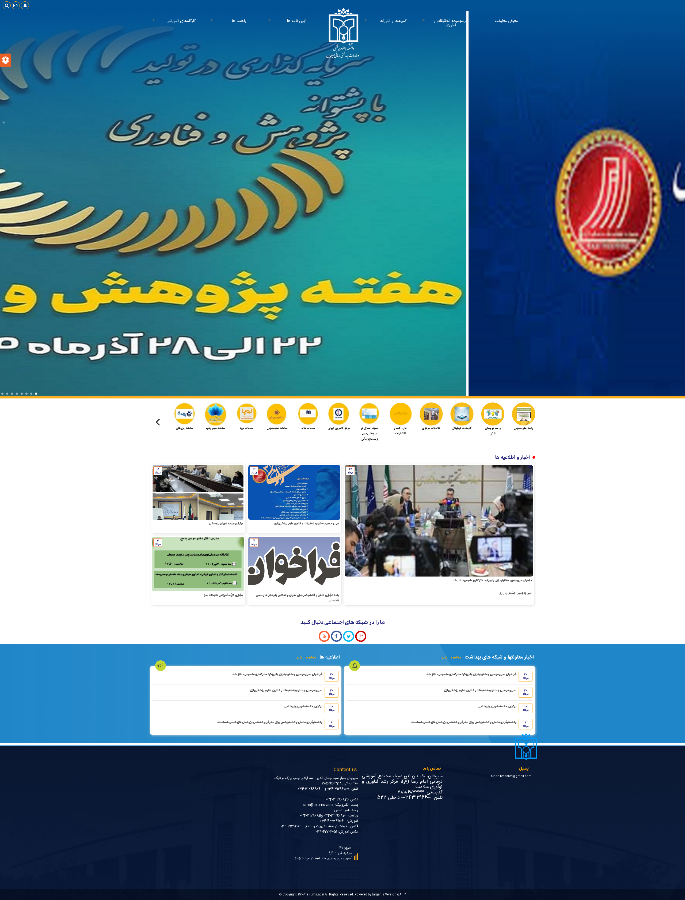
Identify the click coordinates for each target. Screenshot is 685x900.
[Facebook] (336, 641)
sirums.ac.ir (315, 894)
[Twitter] (348, 641)
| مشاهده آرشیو (452, 658)
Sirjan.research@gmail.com (511, 776)
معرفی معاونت (506, 21)
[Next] (158, 422)
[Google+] (360, 641)
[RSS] (324, 641)
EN (16, 5)
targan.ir (378, 894)
